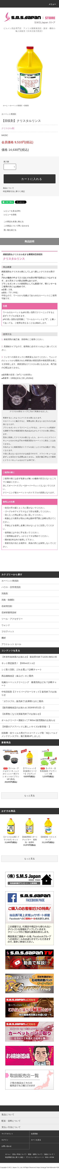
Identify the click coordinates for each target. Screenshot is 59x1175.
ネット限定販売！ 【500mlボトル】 (19, 663)
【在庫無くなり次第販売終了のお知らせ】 (22, 714)
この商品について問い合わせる (16, 226)
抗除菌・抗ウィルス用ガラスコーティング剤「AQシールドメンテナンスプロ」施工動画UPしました (29, 734)
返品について (8, 188)
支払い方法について (19, 1154)
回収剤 (26, 105)
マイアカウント (7, 1134)
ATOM (52, 1157)
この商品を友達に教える (14, 222)
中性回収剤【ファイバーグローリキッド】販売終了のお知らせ (29, 693)
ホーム (5, 105)
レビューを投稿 (10, 215)
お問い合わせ (6, 1146)
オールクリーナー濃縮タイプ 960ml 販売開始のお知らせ (28, 720)
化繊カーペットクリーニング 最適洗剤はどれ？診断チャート (29, 684)
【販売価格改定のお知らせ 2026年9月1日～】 (23, 707)
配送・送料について (35, 1154)
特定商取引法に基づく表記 (14, 191)
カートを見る (36, 1140)
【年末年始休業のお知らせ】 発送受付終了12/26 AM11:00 (29, 657)
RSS (46, 1157)
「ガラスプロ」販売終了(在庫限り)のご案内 (22, 701)
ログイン (5, 1140)
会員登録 (34, 1134)
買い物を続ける (10, 230)
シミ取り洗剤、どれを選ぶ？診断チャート (22, 669)
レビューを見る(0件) (12, 211)
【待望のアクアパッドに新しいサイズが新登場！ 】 (26, 726)
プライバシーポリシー (33, 1157)
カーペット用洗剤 (16, 105)
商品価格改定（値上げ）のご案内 (17, 676)
